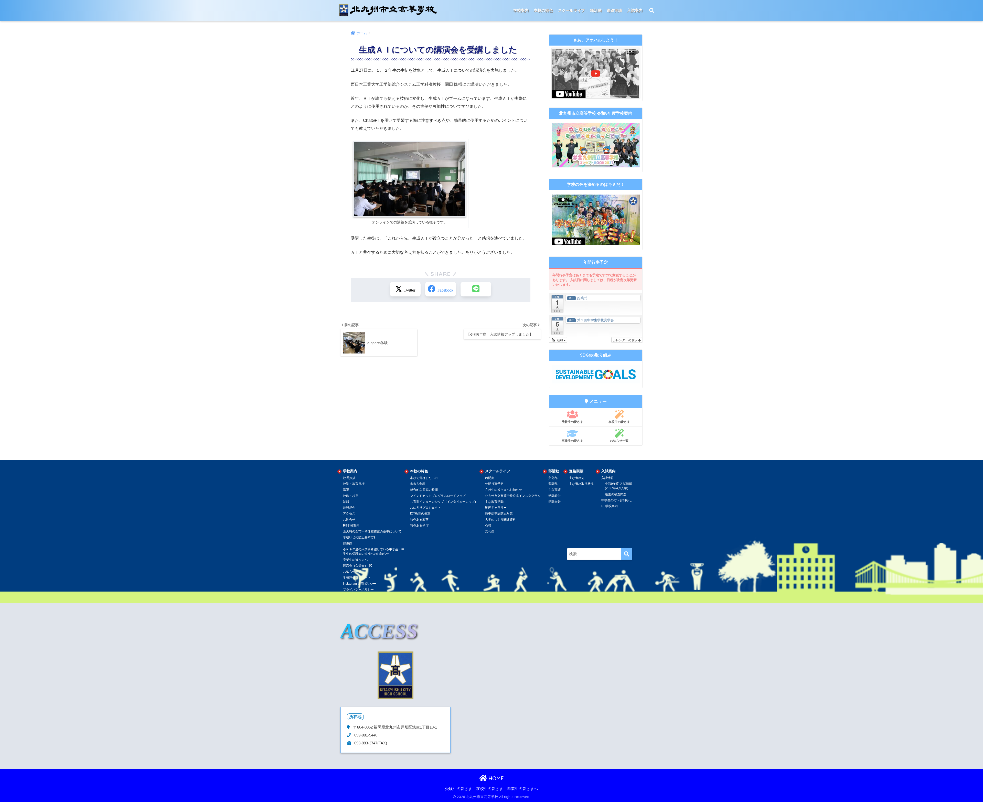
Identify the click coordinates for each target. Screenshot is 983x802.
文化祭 (489, 531)
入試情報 (607, 478)
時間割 (489, 478)
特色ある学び (419, 525)
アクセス (349, 513)
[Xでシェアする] (405, 289)
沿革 (346, 489)
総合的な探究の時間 (424, 489)
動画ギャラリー (496, 507)
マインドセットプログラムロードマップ (437, 496)
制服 (346, 502)
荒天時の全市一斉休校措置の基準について (372, 531)
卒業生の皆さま (572, 441)
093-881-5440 (365, 735)
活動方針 (554, 502)
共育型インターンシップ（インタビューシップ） (444, 502)
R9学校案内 (351, 525)
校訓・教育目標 (354, 484)
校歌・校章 (350, 496)
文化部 (553, 478)
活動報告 (554, 496)
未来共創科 (417, 484)
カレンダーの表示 (625, 340)
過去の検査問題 (615, 494)
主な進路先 (576, 478)
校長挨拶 (349, 478)
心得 (488, 525)
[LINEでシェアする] (476, 289)
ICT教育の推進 (420, 513)
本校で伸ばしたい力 (424, 478)
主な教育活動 (494, 502)
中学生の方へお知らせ (616, 500)
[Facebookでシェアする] (440, 289)
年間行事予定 (494, 484)
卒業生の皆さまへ (522, 789)
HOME (495, 778)
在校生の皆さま (619, 422)
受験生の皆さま (572, 422)
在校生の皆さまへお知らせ (503, 489)
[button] (558, 340)
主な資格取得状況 (581, 484)
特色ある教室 (419, 519)
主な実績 (554, 489)
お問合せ (349, 519)
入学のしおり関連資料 (500, 519)
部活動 (596, 10)
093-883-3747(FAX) (370, 743)
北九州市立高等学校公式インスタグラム (512, 496)
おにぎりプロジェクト (425, 507)
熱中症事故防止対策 (499, 513)
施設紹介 (349, 507)
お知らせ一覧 (619, 441)
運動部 (553, 484)
